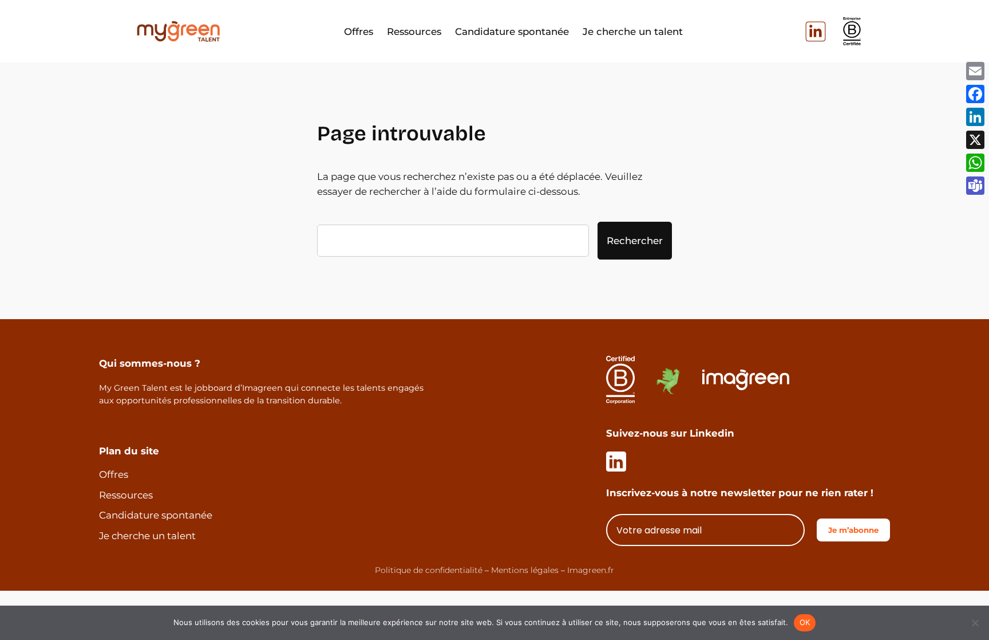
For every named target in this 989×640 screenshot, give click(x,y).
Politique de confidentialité (428, 570)
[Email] (975, 71)
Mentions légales (525, 570)
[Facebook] (975, 94)
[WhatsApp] (975, 162)
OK (805, 622)
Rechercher (635, 240)
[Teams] (975, 185)
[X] (975, 139)
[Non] (974, 623)
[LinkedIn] (975, 116)
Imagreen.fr (590, 570)
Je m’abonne (853, 530)
